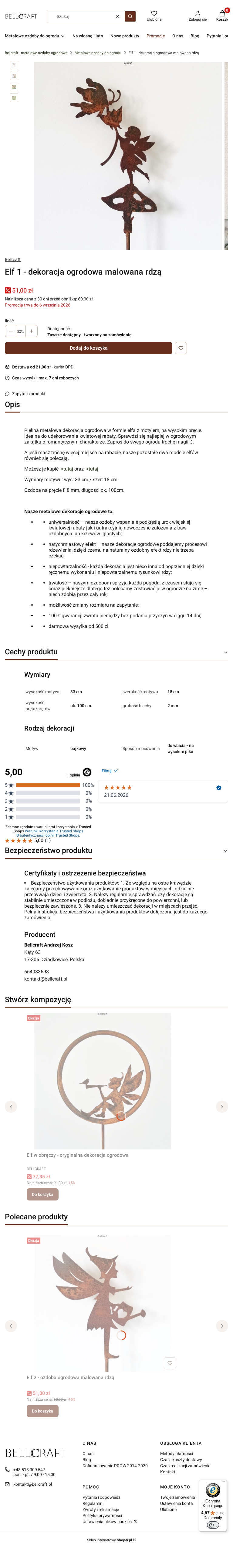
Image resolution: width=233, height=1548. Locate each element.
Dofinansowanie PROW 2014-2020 (115, 1465)
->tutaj (66, 469)
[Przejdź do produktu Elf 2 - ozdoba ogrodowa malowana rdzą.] (102, 1303)
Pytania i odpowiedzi (102, 1497)
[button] (130, 16)
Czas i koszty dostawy (181, 1459)
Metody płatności (176, 1453)
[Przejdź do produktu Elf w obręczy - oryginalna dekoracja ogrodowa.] (102, 1081)
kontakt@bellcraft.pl (45, 979)
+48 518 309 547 (29, 1469)
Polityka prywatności (102, 1515)
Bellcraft (13, 259)
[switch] (213, 1525)
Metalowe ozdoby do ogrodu (98, 53)
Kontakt (167, 1471)
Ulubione (168, 1509)
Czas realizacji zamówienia (185, 1465)
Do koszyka (42, 1194)
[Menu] (223, 1483)
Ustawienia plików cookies (108, 1521)
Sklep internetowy (109, 1540)
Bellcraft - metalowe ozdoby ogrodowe (36, 53)
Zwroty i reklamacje (101, 1509)
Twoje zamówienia (177, 1497)
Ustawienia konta (176, 1503)
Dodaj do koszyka (89, 348)
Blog (87, 1459)
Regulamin (93, 1503)
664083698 (36, 971)
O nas (88, 1453)
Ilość (9, 320)
